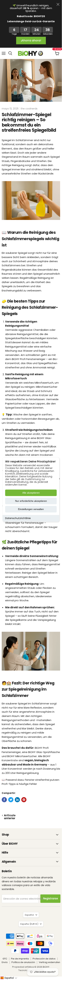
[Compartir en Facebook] (4, 799)
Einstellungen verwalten (31, 509)
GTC (5, 958)
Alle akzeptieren (31, 493)
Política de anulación (23, 962)
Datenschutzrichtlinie (18, 518)
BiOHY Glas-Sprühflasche (44, 752)
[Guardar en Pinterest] (23, 799)
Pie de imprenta (20, 958)
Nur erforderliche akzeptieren (31, 501)
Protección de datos (44, 958)
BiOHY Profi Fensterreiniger (28, 359)
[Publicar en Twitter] (10, 799)
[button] (9, 978)
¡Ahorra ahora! (31, 40)
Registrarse (50, 898)
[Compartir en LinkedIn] (17, 799)
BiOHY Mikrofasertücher (22, 756)
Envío (5, 962)
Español (29, 914)
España (29, 924)
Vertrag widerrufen (49, 962)
